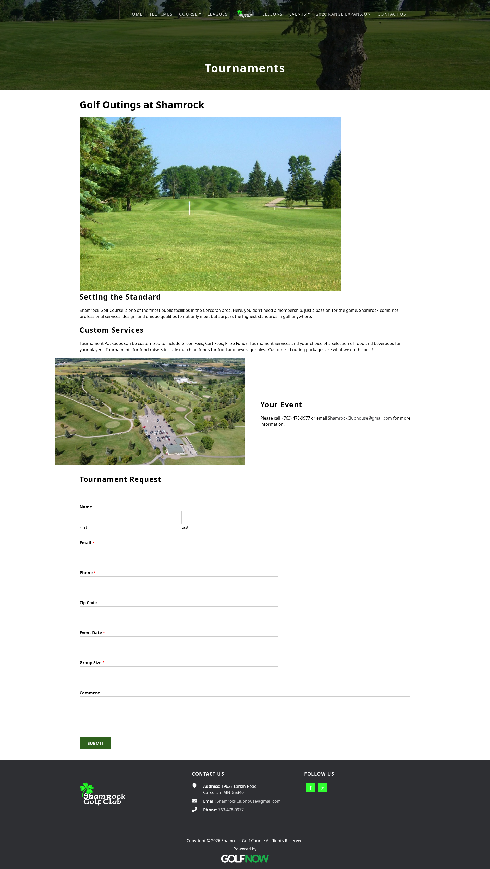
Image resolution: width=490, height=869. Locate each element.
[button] (190, 14)
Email (87, 542)
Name (87, 507)
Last (184, 527)
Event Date (92, 632)
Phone (88, 572)
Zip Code (88, 602)
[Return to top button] (480, 750)
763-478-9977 (231, 810)
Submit (95, 743)
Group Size (92, 662)
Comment (90, 693)
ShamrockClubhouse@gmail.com (360, 418)
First (83, 527)
